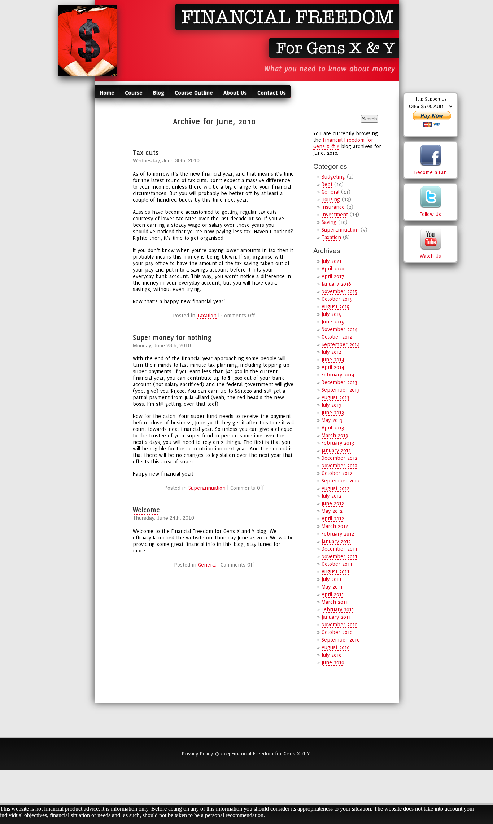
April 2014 (333, 367)
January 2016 (336, 284)
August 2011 (335, 571)
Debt (327, 184)
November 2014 (339, 329)
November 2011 (339, 556)
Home (107, 92)
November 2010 (339, 624)
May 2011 (332, 586)
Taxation (207, 315)
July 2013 (331, 405)
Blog (158, 92)
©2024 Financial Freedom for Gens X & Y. (263, 753)
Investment (335, 214)
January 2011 (336, 617)
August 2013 (335, 397)
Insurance (333, 207)
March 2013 (335, 435)
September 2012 (340, 480)
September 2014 (340, 344)
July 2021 (331, 261)
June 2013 (333, 412)
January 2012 (336, 541)
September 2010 (340, 639)
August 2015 (335, 306)
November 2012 (339, 465)
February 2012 (338, 533)
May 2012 (332, 511)
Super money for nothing (172, 337)
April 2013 (333, 427)
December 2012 (339, 458)
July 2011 (331, 579)
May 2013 (332, 420)
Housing (331, 199)
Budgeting (333, 176)
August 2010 (335, 647)
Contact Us (271, 92)
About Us (235, 92)
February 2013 (338, 443)
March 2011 (335, 602)
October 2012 (337, 473)
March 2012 (335, 526)
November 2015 (339, 291)
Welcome (146, 510)
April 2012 (333, 518)
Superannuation (207, 488)
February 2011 (338, 609)
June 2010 (333, 662)
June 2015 (333, 321)
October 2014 (337, 337)
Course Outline (194, 92)
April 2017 (333, 276)
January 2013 (336, 450)
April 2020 (333, 268)
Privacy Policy (197, 753)
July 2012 (331, 496)
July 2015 (331, 314)
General (207, 564)
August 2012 (335, 488)
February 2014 (338, 374)
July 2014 (331, 352)
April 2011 (333, 594)
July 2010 (331, 655)
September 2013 (340, 390)
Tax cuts (146, 152)
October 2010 (337, 632)
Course (134, 92)
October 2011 (337, 564)
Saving (329, 222)
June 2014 (333, 359)
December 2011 (339, 549)
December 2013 (339, 382)
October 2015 (337, 299)
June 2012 (333, 503)
